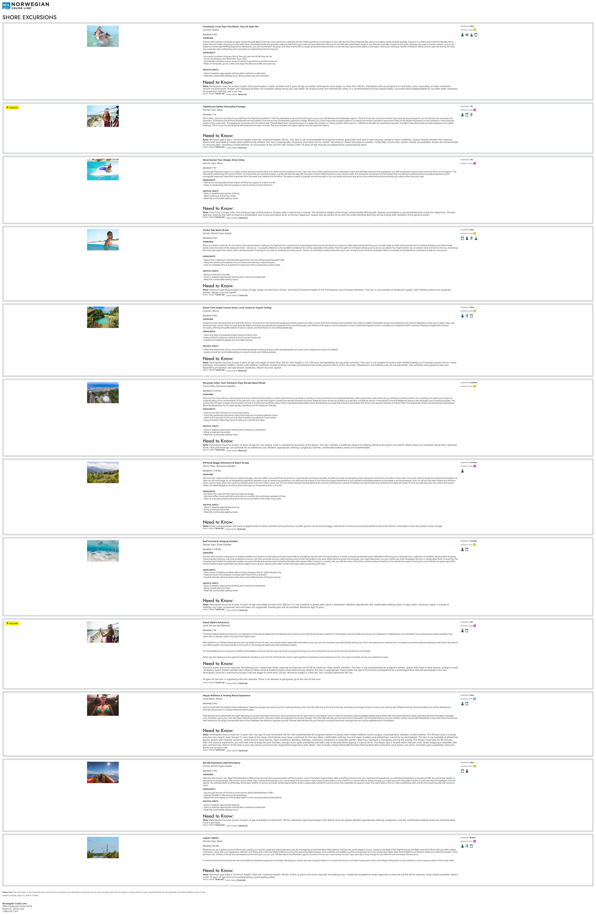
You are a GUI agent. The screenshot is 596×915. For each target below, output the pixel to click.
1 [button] (474, 699)
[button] (462, 34)
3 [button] (474, 110)
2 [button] (474, 30)
